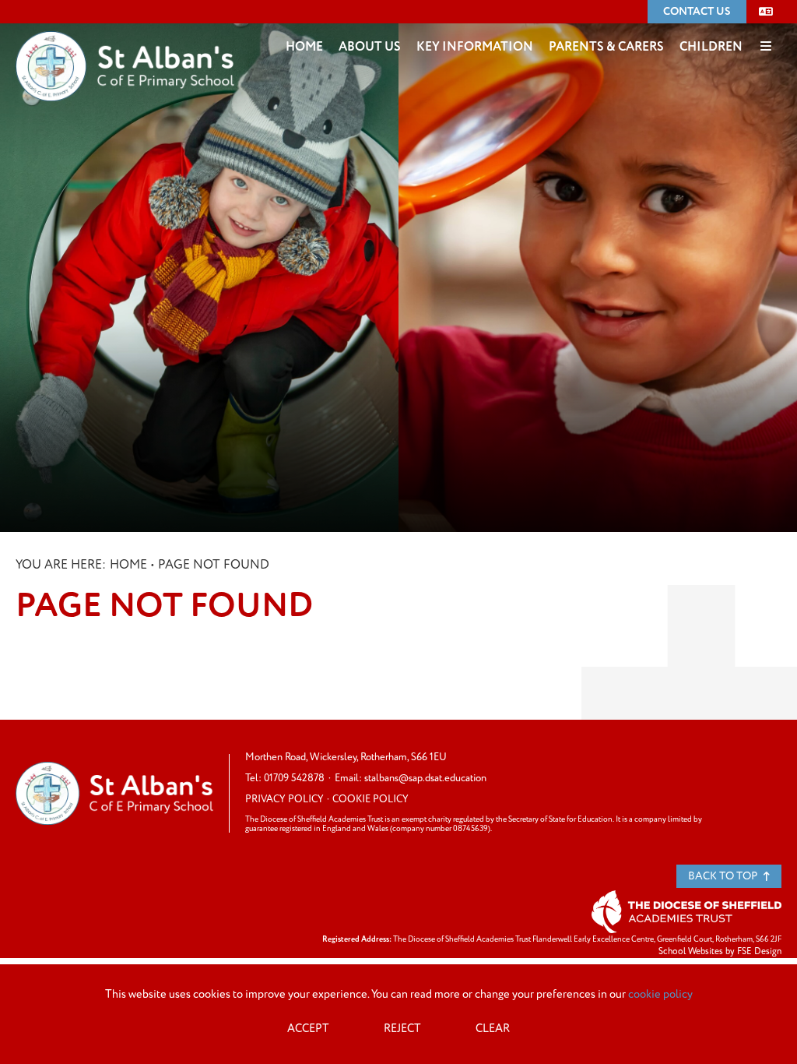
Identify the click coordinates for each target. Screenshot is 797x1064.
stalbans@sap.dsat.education (425, 778)
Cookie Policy (370, 799)
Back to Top (724, 876)
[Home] (125, 43)
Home (128, 565)
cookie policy (660, 995)
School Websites (690, 951)
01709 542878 (294, 778)
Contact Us (697, 11)
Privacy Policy (284, 799)
